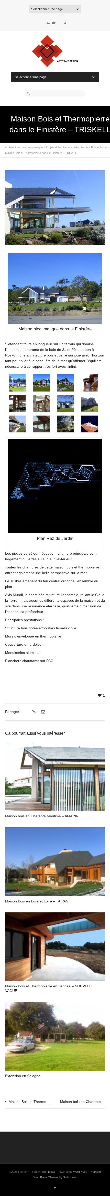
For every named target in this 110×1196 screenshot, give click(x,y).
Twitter (47, 21)
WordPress (80, 1171)
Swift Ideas (48, 1171)
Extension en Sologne (22, 1076)
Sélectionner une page (47, 9)
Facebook (55, 21)
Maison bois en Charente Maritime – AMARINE (43, 816)
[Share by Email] (42, 712)
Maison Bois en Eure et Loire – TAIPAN (36, 901)
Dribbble (63, 21)
